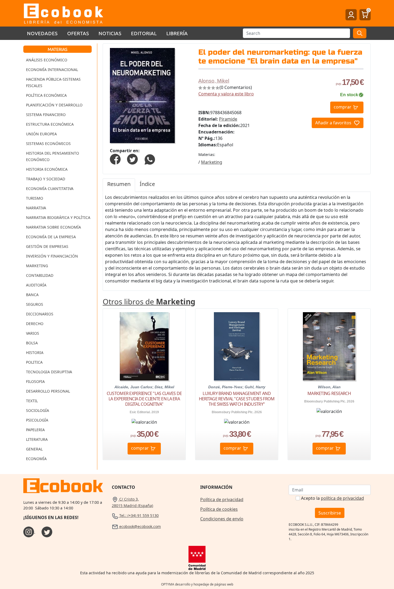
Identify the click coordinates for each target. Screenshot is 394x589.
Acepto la (332, 498)
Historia (34, 352)
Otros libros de (149, 301)
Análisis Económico (46, 59)
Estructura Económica (50, 124)
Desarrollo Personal (48, 391)
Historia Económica (47, 169)
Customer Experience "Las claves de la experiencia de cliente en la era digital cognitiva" (144, 399)
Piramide (228, 119)
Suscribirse (329, 513)
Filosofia (35, 381)
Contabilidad (39, 275)
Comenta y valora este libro (226, 94)
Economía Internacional (52, 69)
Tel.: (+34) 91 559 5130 (138, 515)
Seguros (34, 304)
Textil (32, 400)
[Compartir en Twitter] (132, 159)
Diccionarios (39, 313)
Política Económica (46, 95)
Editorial (144, 33)
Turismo (34, 198)
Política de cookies (219, 509)
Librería (177, 33)
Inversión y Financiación (52, 256)
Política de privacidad (221, 499)
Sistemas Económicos (48, 143)
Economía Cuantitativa (49, 188)
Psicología (37, 420)
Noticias (110, 33)
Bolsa (32, 342)
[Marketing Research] (329, 346)
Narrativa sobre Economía (53, 227)
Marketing (37, 265)
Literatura (37, 439)
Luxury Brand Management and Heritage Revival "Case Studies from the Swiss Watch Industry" (237, 399)
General (34, 449)
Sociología (37, 410)
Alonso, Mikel (213, 81)
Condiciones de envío (221, 519)
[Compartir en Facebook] (115, 159)
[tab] (119, 185)
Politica (34, 362)
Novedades (42, 33)
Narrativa (36, 207)
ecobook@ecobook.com (139, 526)
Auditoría (36, 285)
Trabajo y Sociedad (45, 178)
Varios (32, 333)
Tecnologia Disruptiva (49, 371)
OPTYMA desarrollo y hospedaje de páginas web (197, 584)
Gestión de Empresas (47, 246)
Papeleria (35, 429)
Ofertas (78, 33)
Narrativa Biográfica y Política (58, 217)
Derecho (34, 323)
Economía (36, 458)
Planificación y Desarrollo (54, 104)
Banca (32, 294)
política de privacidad (342, 498)
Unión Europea (41, 133)
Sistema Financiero (46, 114)
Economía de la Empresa (51, 236)
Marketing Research (329, 393)
